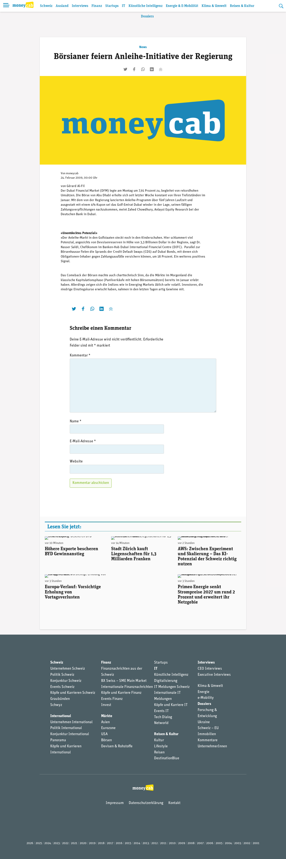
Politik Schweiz (62, 675)
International (60, 716)
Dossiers (147, 16)
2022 (65, 843)
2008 (191, 843)
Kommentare (208, 740)
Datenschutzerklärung (146, 803)
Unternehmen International (71, 722)
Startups (112, 6)
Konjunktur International (69, 734)
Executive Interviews (214, 675)
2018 (101, 843)
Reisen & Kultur (242, 6)
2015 (128, 843)
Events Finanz (112, 699)
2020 (83, 843)
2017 (110, 843)
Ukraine (204, 722)
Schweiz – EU (208, 728)
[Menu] (6, 6)
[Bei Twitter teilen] (125, 69)
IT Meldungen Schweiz (172, 687)
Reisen (159, 752)
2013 (146, 843)
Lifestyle (161, 746)
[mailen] (160, 69)
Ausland (62, 6)
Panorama (58, 740)
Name (75, 421)
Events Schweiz (62, 687)
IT (123, 6)
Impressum (115, 803)
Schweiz (46, 6)
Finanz (96, 6)
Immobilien (207, 734)
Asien (105, 722)
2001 (256, 843)
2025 (39, 843)
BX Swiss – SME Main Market (124, 681)
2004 (228, 843)
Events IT (161, 711)
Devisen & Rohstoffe (117, 746)
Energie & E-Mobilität (182, 6)
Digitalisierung (165, 681)
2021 (74, 843)
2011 (163, 843)
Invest (106, 705)
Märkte (106, 716)
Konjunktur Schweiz (65, 681)
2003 (237, 843)
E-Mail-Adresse (83, 441)
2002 (246, 843)
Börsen (106, 740)
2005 (219, 843)
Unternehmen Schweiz (67, 669)
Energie (203, 692)
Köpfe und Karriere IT (171, 705)
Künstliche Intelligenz (145, 6)
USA (104, 734)
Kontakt (174, 803)
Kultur (159, 740)
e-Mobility (206, 698)
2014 (137, 843)
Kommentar (80, 355)
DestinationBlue (166, 758)
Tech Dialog (163, 717)
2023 (56, 843)
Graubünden (60, 699)
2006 (209, 843)
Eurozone (108, 728)
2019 (92, 843)
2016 (119, 843)
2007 (200, 843)
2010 (172, 843)
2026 (30, 843)
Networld (161, 723)
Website (76, 462)
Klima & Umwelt (214, 6)
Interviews (80, 6)
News (143, 47)
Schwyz (56, 705)
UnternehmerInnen (212, 746)
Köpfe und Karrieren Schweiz (72, 693)
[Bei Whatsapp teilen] (143, 69)
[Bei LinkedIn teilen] (152, 69)
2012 (154, 843)
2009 (181, 843)
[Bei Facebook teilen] (134, 69)
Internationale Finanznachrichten (127, 687)
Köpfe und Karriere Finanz (121, 693)
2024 (47, 843)
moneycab (72, 173)
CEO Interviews (210, 669)
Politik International (66, 728)
